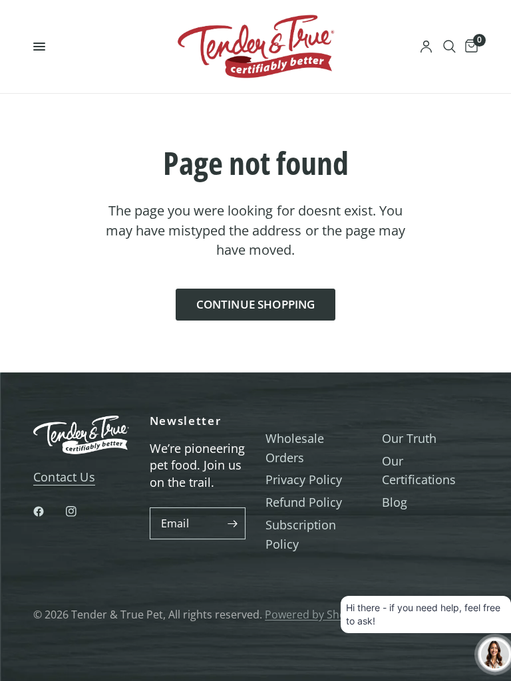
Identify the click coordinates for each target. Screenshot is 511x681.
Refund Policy (303, 502)
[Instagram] (80, 511)
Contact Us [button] (64, 476)
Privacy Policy (303, 479)
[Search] (449, 46)
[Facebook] (48, 511)
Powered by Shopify (314, 614)
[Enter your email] (232, 523)
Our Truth (409, 438)
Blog (394, 502)
